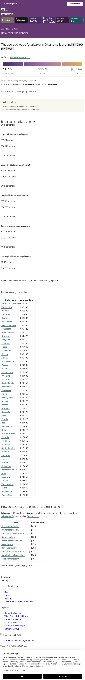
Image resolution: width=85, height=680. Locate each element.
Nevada (5, 369)
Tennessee (6, 390)
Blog (6, 592)
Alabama (5, 463)
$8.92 (8, 70)
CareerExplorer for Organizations (19, 641)
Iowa (3, 416)
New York (5, 336)
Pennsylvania (7, 398)
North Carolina (8, 434)
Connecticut (7, 351)
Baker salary (7, 544)
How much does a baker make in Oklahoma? (19, 107)
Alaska (4, 358)
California (5, 315)
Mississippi (6, 492)
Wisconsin (6, 387)
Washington (6, 307)
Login (7, 595)
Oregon (4, 354)
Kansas (4, 481)
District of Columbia (10, 304)
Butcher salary (8, 537)
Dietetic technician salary (13, 555)
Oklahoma (6, 466)
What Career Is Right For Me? (17, 616)
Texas (4, 459)
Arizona (4, 401)
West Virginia (7, 484)
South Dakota (7, 383)
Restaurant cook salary (12, 541)
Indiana (4, 405)
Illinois (4, 394)
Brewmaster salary (10, 530)
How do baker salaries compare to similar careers (21, 109)
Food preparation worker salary (15, 552)
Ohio (3, 430)
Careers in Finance (12, 620)
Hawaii (4, 318)
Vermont (5, 311)
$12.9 (42, 70)
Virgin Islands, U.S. (9, 470)
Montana (5, 408)
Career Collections (12, 613)
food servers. (33, 516)
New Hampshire (8, 325)
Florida (4, 419)
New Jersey (6, 322)
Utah (3, 473)
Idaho (4, 423)
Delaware (5, 380)
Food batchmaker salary (12, 534)
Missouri (5, 452)
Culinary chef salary (10, 526)
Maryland (5, 340)
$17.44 (76, 70)
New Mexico (6, 427)
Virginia (4, 365)
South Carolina (8, 448)
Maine (4, 347)
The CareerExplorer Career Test (18, 602)
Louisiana (5, 477)
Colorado (5, 344)
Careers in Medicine (13, 623)
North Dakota (7, 362)
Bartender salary (9, 548)
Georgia (5, 437)
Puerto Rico (6, 495)
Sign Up (8, 598)
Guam (4, 488)
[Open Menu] (34, 4)
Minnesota (6, 329)
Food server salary (10, 559)
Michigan (5, 441)
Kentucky (5, 455)
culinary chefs (7, 516)
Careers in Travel (11, 629)
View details (7, 14)
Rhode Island (7, 372)
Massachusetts (8, 333)
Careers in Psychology (14, 626)
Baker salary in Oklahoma (15, 33)
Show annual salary (20, 57)
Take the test (75, 4)
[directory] (42, 105)
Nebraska (5, 412)
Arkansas (5, 445)
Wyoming (5, 376)
